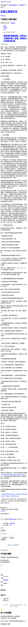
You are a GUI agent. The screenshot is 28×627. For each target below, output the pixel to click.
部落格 (5, 27)
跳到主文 (3, 15)
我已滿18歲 (3, 624)
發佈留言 (3, 539)
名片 (5, 29)
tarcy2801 (3, 510)
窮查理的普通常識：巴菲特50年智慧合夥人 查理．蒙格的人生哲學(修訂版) (15, 38)
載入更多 (3, 530)
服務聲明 (16, 606)
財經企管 (12, 523)
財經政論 (12, 23)
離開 (9, 624)
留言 (14, 519)
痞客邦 (11, 519)
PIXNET (7, 604)
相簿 (5, 26)
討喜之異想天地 (9, 11)
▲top (2, 527)
